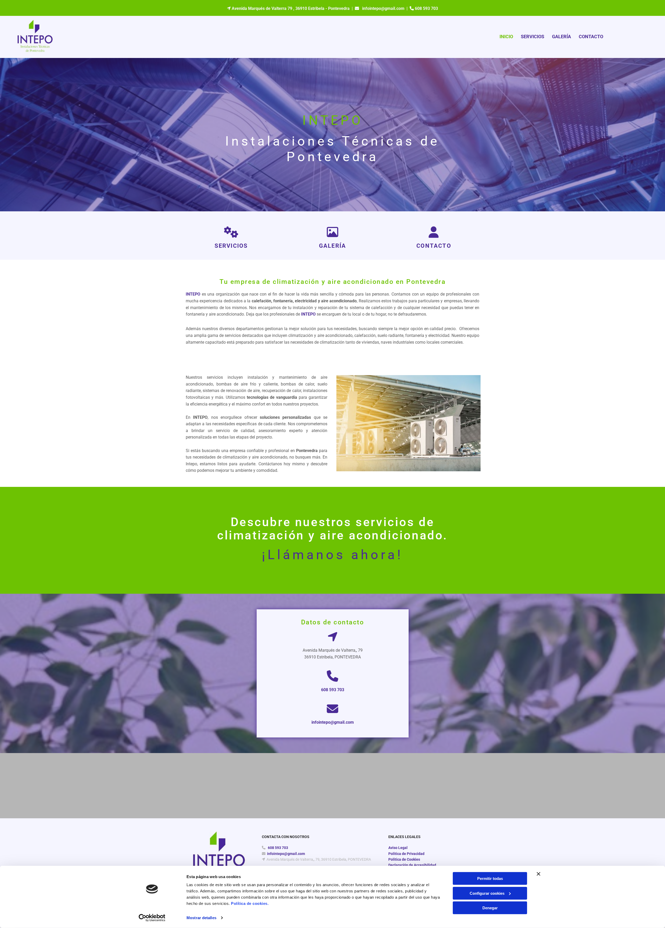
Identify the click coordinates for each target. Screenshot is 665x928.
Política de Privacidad (406, 854)
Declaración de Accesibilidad (412, 865)
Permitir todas (490, 878)
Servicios (532, 36)
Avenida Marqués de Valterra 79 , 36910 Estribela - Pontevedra (291, 8)
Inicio (506, 36)
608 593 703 (332, 689)
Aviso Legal (398, 848)
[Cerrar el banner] (538, 874)
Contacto (591, 36)
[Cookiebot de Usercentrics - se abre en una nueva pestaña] (152, 918)
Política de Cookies (404, 859)
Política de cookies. (250, 903)
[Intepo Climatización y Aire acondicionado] (35, 37)
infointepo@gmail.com (383, 8)
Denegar (490, 908)
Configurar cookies (487, 893)
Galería (561, 36)
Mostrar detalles (201, 918)
